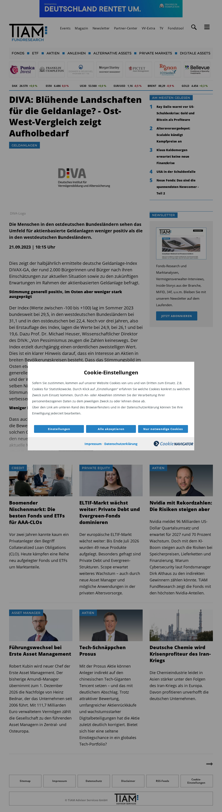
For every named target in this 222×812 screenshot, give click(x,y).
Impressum (93, 444)
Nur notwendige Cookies (163, 429)
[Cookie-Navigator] (173, 445)
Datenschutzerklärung (120, 444)
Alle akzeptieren (111, 429)
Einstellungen (59, 429)
